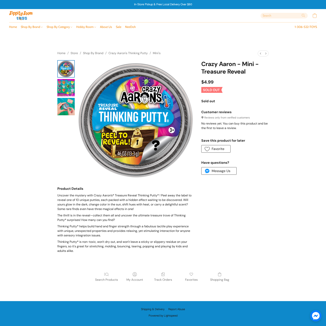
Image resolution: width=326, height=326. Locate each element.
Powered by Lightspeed (163, 315)
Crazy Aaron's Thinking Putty (128, 53)
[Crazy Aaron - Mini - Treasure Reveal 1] (66, 87)
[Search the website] (303, 15)
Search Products (106, 280)
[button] (21, 15)
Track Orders (163, 280)
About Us (106, 27)
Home (13, 27)
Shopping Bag (219, 280)
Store (74, 53)
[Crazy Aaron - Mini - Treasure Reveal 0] (66, 69)
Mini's (157, 53)
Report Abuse (176, 309)
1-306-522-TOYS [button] (306, 27)
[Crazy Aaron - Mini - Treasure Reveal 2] (66, 106)
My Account (134, 280)
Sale (118, 27)
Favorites (191, 280)
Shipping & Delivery (153, 309)
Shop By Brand (31, 27)
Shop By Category (59, 27)
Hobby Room (85, 27)
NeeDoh (130, 27)
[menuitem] (260, 53)
